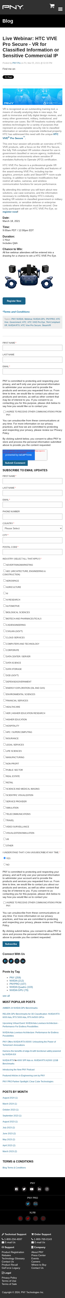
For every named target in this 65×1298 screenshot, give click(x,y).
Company (39, 1247)
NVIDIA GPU (39, 319)
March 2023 (10, 1151)
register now (10, 211)
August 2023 (10, 1121)
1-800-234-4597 (13, 1239)
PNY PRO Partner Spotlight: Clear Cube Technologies (28, 1081)
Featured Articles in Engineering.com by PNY (24, 1075)
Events (35, 1258)
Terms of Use (9, 1280)
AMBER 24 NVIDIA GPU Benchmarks (20, 1008)
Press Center (38, 1255)
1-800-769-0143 (42, 1239)
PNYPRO (50, 319)
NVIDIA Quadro (21, 987)
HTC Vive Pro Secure (31, 325)
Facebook (18, 69)
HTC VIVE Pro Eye (36, 322)
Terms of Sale (9, 1284)
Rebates (6, 1255)
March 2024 (10, 1104)
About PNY (37, 1252)
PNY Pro (16, 63)
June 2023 (9, 1133)
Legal (7, 1272)
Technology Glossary (13, 1258)
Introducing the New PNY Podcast (18, 1069)
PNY (13, 319)
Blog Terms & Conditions (14, 1167)
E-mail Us (9, 1242)
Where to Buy (38, 1264)
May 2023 (9, 1139)
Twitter (28, 69)
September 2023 (12, 1115)
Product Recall (10, 1264)
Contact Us (8, 1261)
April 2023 (9, 1145)
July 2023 (9, 1127)
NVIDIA (19, 319)
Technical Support (15, 1234)
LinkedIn (23, 69)
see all (6, 995)
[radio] (32, 858)
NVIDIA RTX (14, 325)
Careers (35, 1261)
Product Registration (13, 1252)
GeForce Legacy (11, 1267)
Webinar (28, 319)
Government (15, 322)
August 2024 (10, 1098)
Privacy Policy (9, 1277)
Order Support (42, 1234)
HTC (24, 322)
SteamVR (46, 325)
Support (9, 1247)
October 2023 (11, 1110)
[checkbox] (32, 706)
